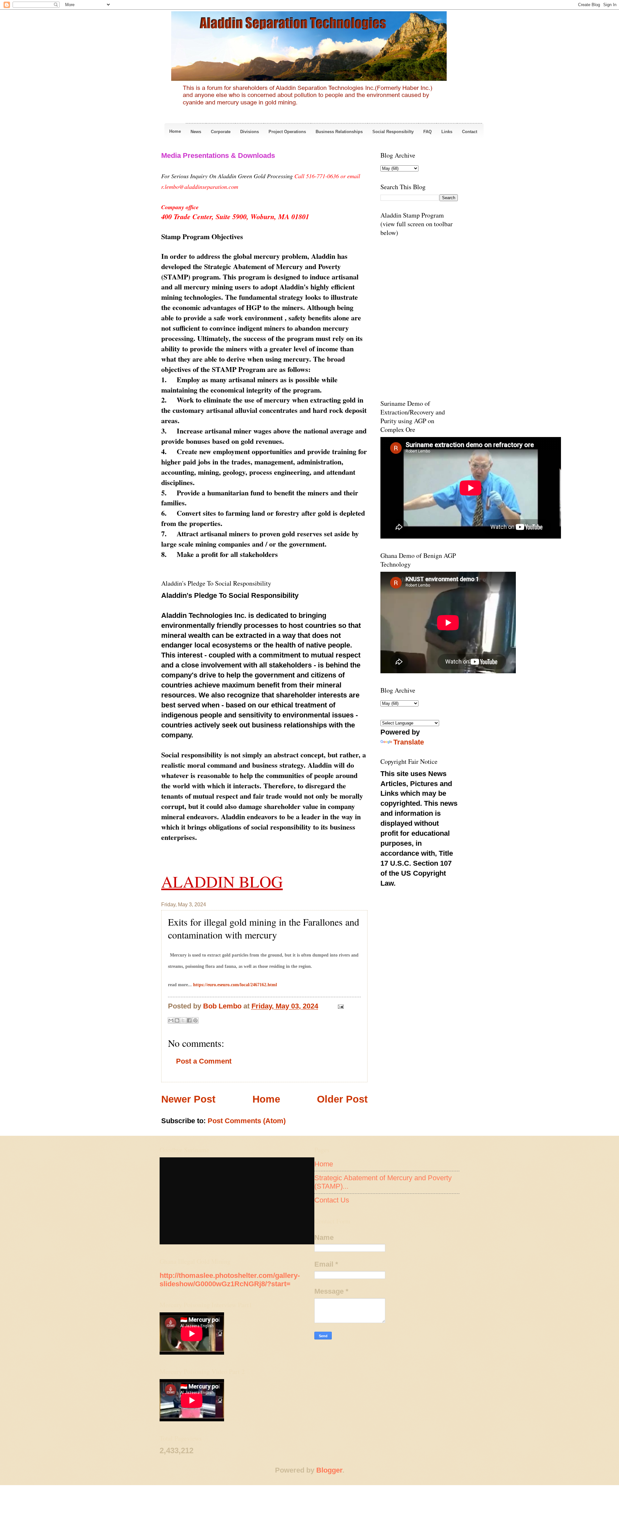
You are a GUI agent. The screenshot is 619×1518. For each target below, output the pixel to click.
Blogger (329, 1470)
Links (446, 131)
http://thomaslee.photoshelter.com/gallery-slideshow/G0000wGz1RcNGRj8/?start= (230, 1279)
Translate (408, 742)
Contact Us (331, 1200)
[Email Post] (339, 1006)
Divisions (249, 131)
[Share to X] (183, 1020)
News (196, 131)
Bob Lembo (223, 1006)
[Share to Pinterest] (195, 1020)
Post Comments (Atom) (247, 1121)
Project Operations (287, 131)
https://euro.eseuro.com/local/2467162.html (235, 984)
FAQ (427, 131)
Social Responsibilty (393, 131)
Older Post (342, 1099)
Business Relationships (339, 131)
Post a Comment (203, 1061)
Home (175, 131)
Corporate (221, 131)
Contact (469, 131)
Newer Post (188, 1099)
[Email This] (171, 1020)
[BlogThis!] (177, 1020)
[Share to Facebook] (189, 1020)
